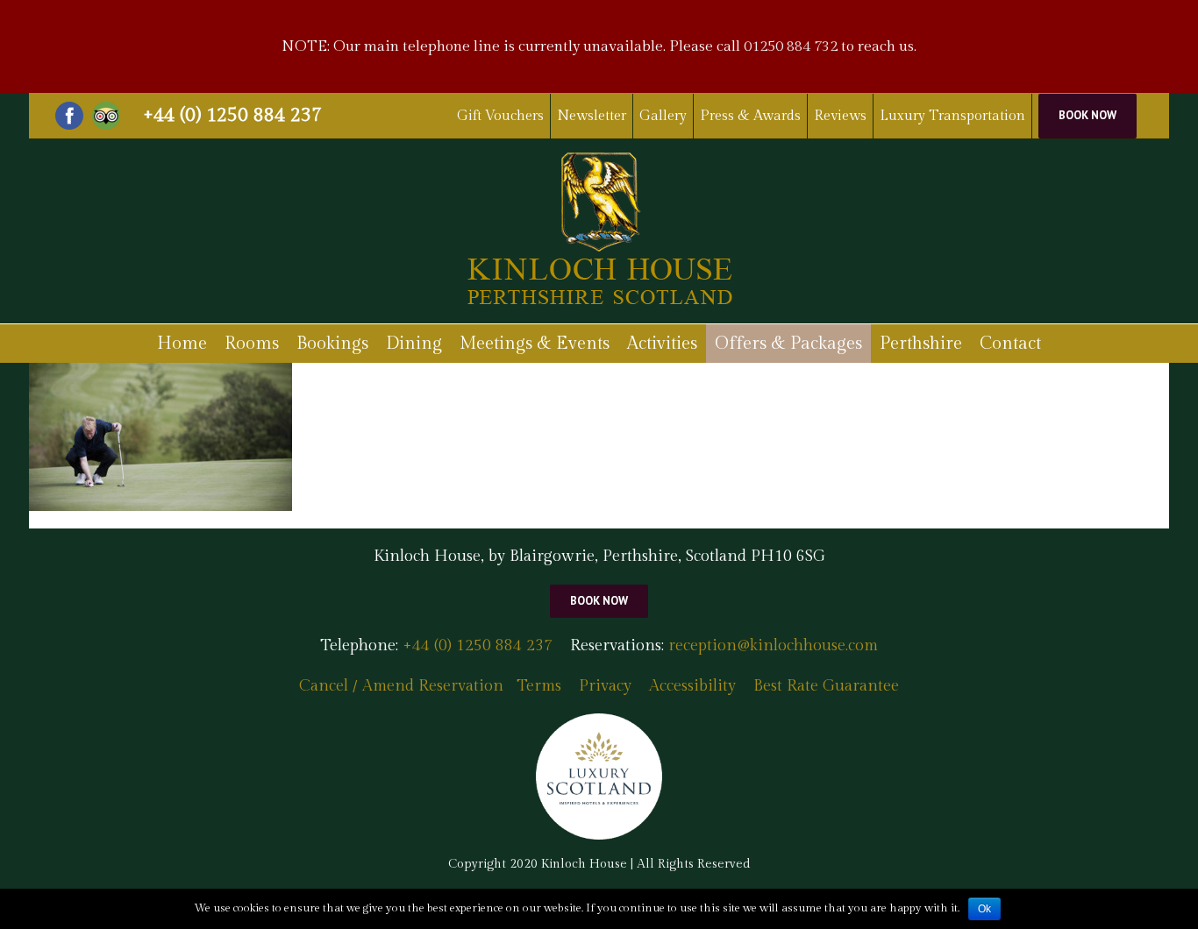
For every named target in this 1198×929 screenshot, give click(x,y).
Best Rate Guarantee (826, 686)
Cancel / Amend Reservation (401, 686)
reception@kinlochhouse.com (773, 645)
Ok (984, 909)
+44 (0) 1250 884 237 (232, 114)
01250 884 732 (791, 46)
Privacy (605, 686)
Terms (539, 686)
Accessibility (692, 686)
